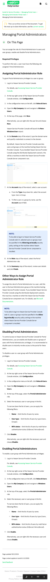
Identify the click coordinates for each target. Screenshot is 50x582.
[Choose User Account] (27, 217)
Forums (20, 571)
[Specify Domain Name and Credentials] (27, 173)
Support (27, 571)
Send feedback (7, 562)
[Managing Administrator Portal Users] (32, 576)
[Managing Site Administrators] (43, 576)
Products (13, 571)
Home (7, 571)
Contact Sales (35, 571)
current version (38, 27)
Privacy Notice (14, 579)
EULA (43, 571)
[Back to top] (38, 576)
